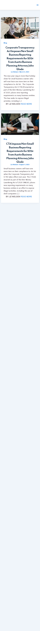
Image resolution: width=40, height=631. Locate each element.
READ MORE (26, 104)
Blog (5, 43)
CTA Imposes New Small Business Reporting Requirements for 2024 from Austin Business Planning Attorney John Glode (20, 153)
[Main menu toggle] (37, 5)
